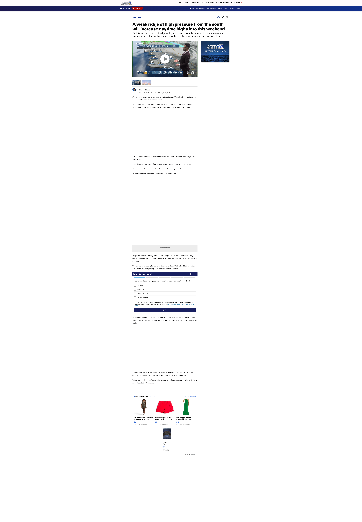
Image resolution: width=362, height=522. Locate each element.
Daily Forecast (200, 8)
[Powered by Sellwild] (193, 454)
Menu (179, 3)
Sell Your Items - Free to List (157, 397)
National (196, 3)
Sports (213, 3)
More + (239, 8)
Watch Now (236, 3)
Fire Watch (232, 8)
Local (187, 3)
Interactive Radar (222, 8)
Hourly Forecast (211, 8)
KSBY (127, 8)
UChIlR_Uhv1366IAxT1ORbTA (129, 8)
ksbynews (121, 8)
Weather (205, 3)
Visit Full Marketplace (190, 396)
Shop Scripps (223, 3)
